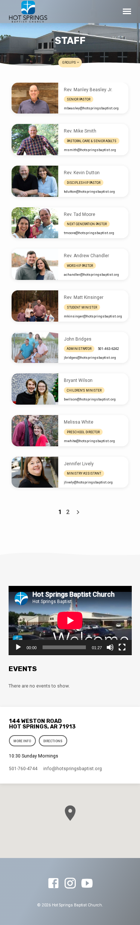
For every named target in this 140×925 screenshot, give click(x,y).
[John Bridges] (35, 347)
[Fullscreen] (122, 647)
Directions (52, 741)
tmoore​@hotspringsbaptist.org (89, 233)
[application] (70, 620)
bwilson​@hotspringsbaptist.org (90, 399)
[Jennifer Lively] (35, 472)
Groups (69, 62)
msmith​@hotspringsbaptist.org (90, 150)
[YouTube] (87, 883)
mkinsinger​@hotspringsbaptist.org (93, 316)
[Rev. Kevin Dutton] (35, 181)
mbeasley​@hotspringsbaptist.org (91, 108)
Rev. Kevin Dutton (82, 172)
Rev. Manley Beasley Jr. (88, 89)
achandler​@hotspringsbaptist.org (91, 274)
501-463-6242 (108, 349)
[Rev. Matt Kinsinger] (35, 306)
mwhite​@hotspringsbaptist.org (89, 441)
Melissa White (78, 422)
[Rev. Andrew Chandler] (35, 264)
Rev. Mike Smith (80, 131)
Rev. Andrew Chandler (86, 255)
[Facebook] (53, 883)
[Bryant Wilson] (35, 389)
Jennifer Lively (79, 463)
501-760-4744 (23, 768)
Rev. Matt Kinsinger (83, 297)
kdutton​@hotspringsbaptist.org (89, 191)
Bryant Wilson (78, 380)
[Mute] (110, 647)
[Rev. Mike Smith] (35, 139)
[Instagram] (70, 883)
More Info (22, 741)
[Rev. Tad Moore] (35, 223)
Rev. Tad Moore (79, 214)
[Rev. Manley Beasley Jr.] (35, 98)
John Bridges (77, 339)
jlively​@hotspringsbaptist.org (88, 482)
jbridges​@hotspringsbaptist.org (90, 357)
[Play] (18, 647)
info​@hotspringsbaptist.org (72, 768)
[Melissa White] (35, 430)
